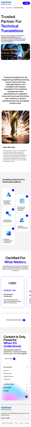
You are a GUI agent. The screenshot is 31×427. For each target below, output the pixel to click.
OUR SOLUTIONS (9, 384)
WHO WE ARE (8, 367)
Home (3, 7)
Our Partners (7, 379)
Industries (9, 7)
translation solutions (19, 38)
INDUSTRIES (7, 387)
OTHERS (6, 391)
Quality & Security (8, 376)
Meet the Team (8, 373)
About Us (6, 370)
